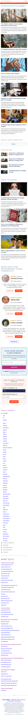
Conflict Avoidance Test (6, 626)
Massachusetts (6, 476)
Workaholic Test (4, 655)
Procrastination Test (5, 650)
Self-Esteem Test (5, 602)
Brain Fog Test (4, 646)
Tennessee (5, 522)
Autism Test (3, 671)
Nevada (4, 491)
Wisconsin (5, 538)
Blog (18, 699)
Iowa (4, 463)
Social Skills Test (4, 641)
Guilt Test (3, 594)
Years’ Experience (7, 549)
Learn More (22, 6)
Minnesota (5, 480)
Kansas (4, 465)
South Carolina (6, 518)
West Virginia (6, 536)
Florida (4, 449)
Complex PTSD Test (5, 609)
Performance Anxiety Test (7, 580)
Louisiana (5, 469)
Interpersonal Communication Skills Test (10, 630)
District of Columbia (7, 447)
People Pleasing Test (6, 634)
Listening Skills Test (5, 632)
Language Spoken (8, 547)
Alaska (4, 432)
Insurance (5, 552)
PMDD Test (3, 690)
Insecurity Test (4, 596)
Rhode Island (6, 516)
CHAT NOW (18, 290)
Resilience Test (4, 582)
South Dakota (6, 520)
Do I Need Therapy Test (6, 569)
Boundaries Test (4, 623)
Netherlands (6, 427)
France (4, 423)
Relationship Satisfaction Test (7, 639)
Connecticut (6, 443)
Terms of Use (18, 701)
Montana (5, 487)
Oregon (4, 511)
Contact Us (22, 699)
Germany (5, 425)
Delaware (5, 445)
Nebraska (5, 489)
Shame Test (3, 605)
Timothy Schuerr (16, 278)
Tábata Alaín (15, 300)
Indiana (4, 460)
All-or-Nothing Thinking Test (7, 587)
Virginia (4, 531)
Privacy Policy (10, 701)
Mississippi (5, 483)
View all (14, 144)
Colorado (5, 441)
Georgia (5, 452)
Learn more (10, 290)
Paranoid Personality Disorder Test (9, 685)
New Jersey (5, 496)
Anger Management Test (7, 564)
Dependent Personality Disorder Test (9, 681)
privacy (7, 371)
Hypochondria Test (5, 575)
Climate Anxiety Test (5, 566)
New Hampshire (6, 494)
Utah (4, 527)
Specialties (5, 545)
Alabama (5, 429)
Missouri (5, 485)
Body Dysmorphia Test (6, 660)
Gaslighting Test (4, 616)
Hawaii (4, 454)
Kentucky (5, 467)
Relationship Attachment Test (8, 637)
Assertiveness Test (5, 621)
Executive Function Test (6, 648)
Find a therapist (6, 699)
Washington (5, 533)
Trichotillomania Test (5, 666)
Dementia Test (4, 673)
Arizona (4, 434)
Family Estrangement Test (7, 614)
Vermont (5, 529)
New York (5, 500)
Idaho (4, 456)
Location (5, 413)
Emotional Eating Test (6, 664)
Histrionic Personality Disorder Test (9, 683)
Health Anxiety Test (5, 573)
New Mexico (6, 498)
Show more (14, 341)
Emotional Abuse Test (6, 612)
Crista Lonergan (16, 323)
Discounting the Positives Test (8, 591)
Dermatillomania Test (6, 662)
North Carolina (6, 503)
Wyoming (5, 540)
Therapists (13, 699)
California (5, 438)
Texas (4, 525)
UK (3, 417)
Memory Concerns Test (6, 676)
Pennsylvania (6, 514)
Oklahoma (5, 509)
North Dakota (6, 505)
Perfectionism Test (5, 598)
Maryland (5, 474)
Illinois (4, 458)
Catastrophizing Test (5, 589)
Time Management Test (6, 653)
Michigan (5, 478)
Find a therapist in (10, 388)
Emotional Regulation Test (7, 571)
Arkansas (5, 436)
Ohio (4, 507)
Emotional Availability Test (7, 628)
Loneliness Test (4, 578)
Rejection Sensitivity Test (6, 600)
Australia (5, 420)
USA (4, 415)
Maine (4, 472)
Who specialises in (10, 394)
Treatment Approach (8, 542)
